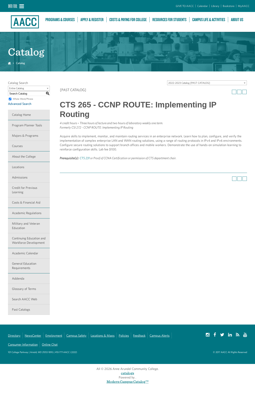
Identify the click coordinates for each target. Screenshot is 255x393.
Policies (124, 335)
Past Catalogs (21, 309)
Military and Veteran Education (26, 226)
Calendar (202, 6)
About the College (24, 156)
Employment (53, 335)
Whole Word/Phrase (23, 98)
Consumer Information (23, 344)
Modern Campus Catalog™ (128, 381)
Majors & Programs (25, 136)
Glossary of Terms (24, 289)
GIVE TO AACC (185, 6)
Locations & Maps (103, 335)
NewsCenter (33, 335)
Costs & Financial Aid (26, 202)
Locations (18, 167)
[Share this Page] (234, 92)
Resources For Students (169, 20)
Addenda (18, 278)
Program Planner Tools (27, 125)
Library (215, 6)
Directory (14, 335)
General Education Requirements (24, 266)
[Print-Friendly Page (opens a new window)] (239, 92)
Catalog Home (21, 115)
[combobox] (207, 82)
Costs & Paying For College (128, 20)
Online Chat (50, 344)
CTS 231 (85, 158)
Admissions (19, 177)
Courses (17, 146)
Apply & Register (92, 20)
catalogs (127, 373)
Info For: (12, 6)
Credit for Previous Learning (24, 190)
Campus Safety (76, 335)
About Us (237, 20)
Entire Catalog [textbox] (16, 88)
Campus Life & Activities (208, 20)
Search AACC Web (24, 299)
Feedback (139, 335)
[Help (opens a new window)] (244, 92)
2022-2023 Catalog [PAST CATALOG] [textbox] (189, 82)
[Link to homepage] (24, 22)
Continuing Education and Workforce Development (29, 240)
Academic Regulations (26, 213)
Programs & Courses (60, 20)
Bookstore (228, 6)
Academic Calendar (25, 253)
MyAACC (243, 6)
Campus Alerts (160, 335)
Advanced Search (19, 104)
